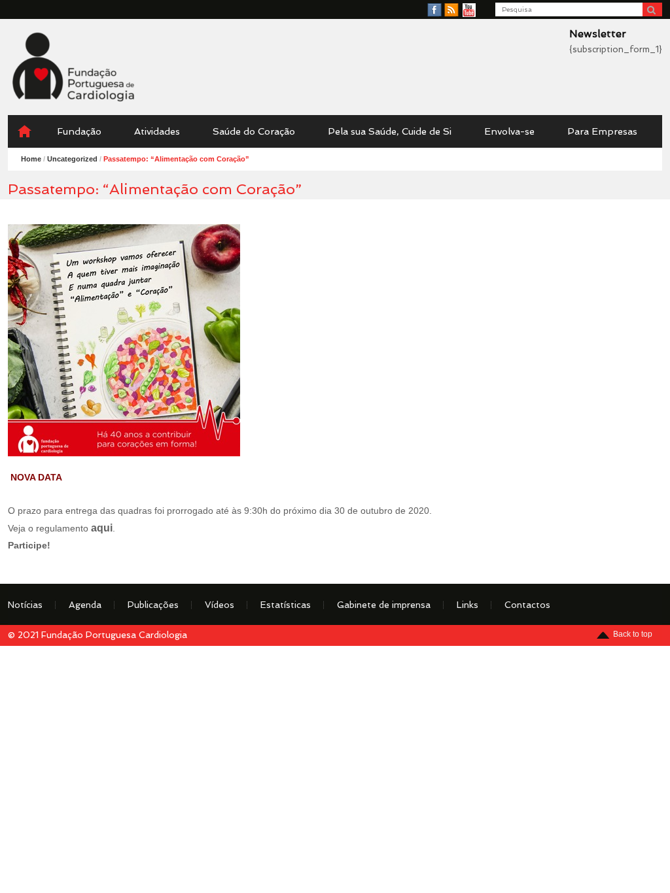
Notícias (25, 604)
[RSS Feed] (451, 10)
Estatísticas (285, 604)
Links (467, 604)
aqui (102, 527)
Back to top (632, 634)
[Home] (24, 131)
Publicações (153, 604)
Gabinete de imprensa (384, 604)
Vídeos (219, 604)
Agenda (85, 604)
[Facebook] (434, 10)
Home (31, 159)
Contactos (527, 604)
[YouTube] (469, 10)
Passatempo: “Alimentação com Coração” (176, 159)
